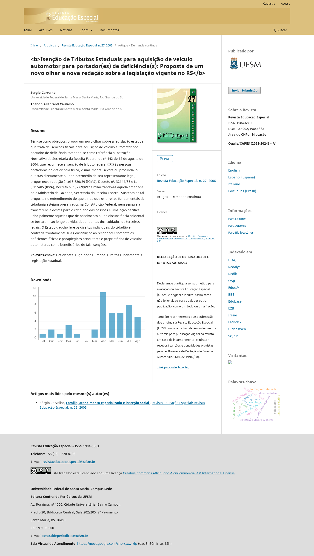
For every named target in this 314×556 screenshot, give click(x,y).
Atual (28, 30)
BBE (231, 294)
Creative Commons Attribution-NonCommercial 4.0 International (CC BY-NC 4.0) (186, 238)
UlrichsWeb (237, 329)
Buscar (281, 30)
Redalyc (234, 267)
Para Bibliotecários (241, 232)
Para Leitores (237, 219)
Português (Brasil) (242, 191)
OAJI (231, 280)
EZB (231, 308)
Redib (232, 274)
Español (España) (241, 177)
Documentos (109, 30)
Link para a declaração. (173, 367)
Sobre (85, 30)
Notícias (66, 30)
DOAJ (232, 260)
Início (34, 45)
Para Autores (237, 226)
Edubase (235, 301)
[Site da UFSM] (245, 70)
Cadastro (269, 3)
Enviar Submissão (244, 90)
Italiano (234, 184)
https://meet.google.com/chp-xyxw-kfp (107, 543)
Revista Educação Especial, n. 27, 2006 (87, 45)
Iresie (232, 315)
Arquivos (46, 30)
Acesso (285, 3)
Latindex (234, 322)
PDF (166, 159)
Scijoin (233, 336)
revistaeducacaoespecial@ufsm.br (69, 461)
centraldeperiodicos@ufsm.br (65, 535)
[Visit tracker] (230, 363)
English (234, 170)
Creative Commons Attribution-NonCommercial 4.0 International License (179, 473)
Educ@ (233, 287)
